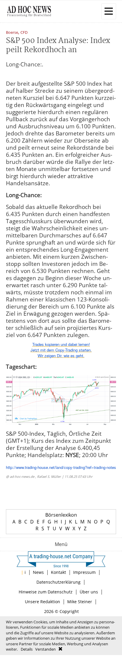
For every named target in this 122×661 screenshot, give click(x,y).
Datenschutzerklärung (58, 582)
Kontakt (58, 572)
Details (27, 649)
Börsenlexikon (61, 515)
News (38, 572)
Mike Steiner (79, 601)
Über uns (89, 592)
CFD (24, 33)
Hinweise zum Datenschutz (46, 592)
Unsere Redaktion (42, 601)
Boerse (12, 33)
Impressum (84, 572)
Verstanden (45, 649)
